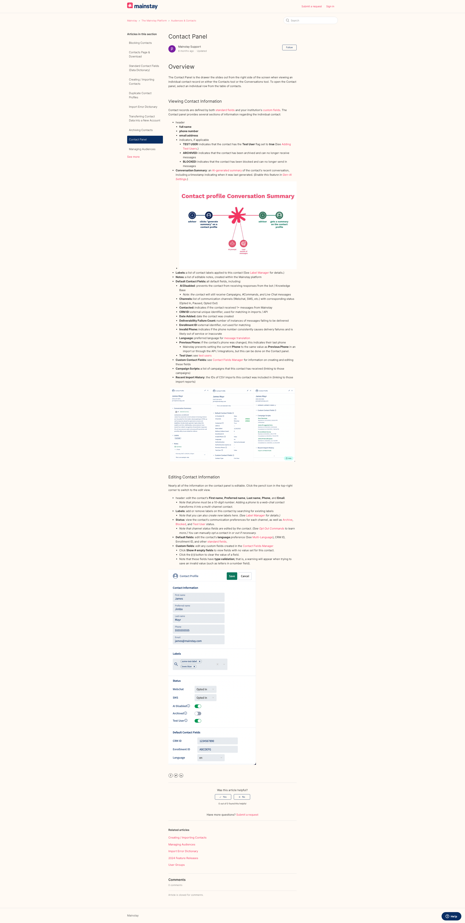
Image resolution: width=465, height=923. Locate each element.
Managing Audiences (142, 149)
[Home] (142, 8)
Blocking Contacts (140, 43)
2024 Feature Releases (183, 858)
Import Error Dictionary (143, 106)
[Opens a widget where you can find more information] (451, 916)
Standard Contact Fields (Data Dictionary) (144, 68)
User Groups (176, 864)
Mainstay (132, 20)
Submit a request (312, 6)
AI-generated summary (227, 170)
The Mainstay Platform (154, 20)
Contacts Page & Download (139, 54)
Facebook (170, 775)
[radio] (223, 797)
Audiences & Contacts (183, 20)
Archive (287, 519)
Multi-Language (262, 537)
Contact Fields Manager (228, 360)
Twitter (176, 775)
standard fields (225, 110)
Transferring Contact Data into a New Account (144, 118)
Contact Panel (138, 139)
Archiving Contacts (141, 130)
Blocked (181, 524)
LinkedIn (181, 775)
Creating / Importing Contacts (141, 81)
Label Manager (259, 272)
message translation (237, 338)
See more (133, 156)
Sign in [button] (330, 6)
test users (205, 355)
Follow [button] (289, 47)
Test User (199, 524)
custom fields (271, 110)
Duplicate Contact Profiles (140, 95)
